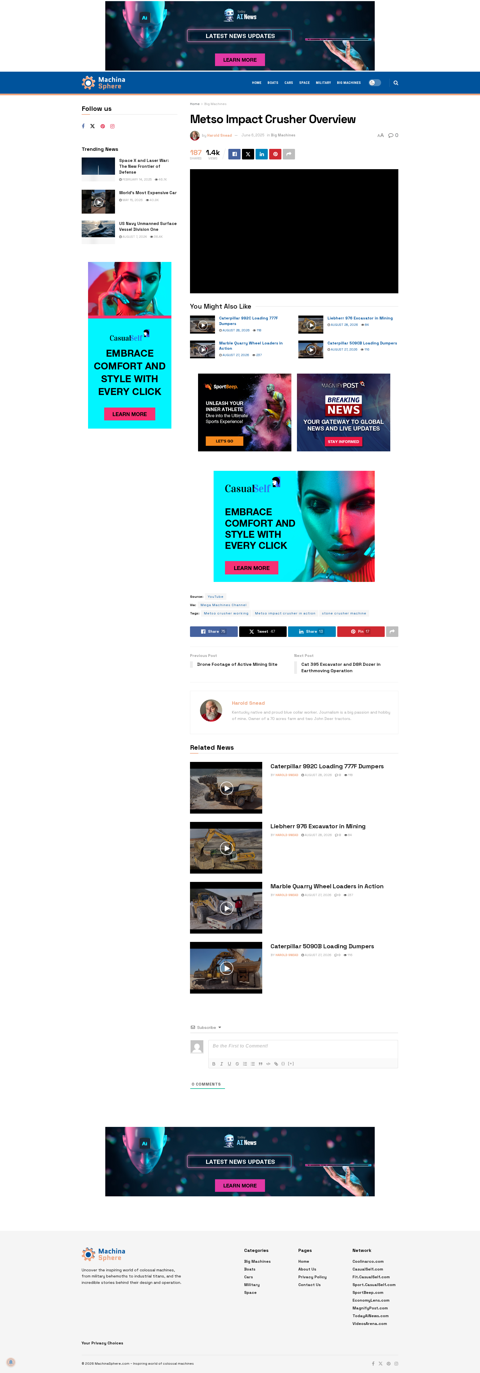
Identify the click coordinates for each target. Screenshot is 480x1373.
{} (283, 1063)
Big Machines (349, 83)
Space (304, 83)
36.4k (158, 237)
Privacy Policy (312, 1276)
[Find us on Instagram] (112, 126)
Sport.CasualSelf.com (374, 1284)
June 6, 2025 (252, 135)
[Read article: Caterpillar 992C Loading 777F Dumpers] (202, 324)
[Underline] (229, 1064)
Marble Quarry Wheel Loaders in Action (327, 886)
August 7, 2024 (134, 237)
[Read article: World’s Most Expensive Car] (98, 202)
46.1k (162, 179)
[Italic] (222, 1064)
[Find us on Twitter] (92, 126)
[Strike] (237, 1064)
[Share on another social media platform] (289, 154)
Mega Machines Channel (224, 605)
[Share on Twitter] (248, 154)
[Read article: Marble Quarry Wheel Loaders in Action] (202, 349)
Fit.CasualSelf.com (371, 1276)
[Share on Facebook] (234, 154)
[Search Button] (396, 83)
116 (366, 349)
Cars (288, 83)
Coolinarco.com (368, 1261)
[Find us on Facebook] (83, 126)
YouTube (216, 596)
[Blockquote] (260, 1064)
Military (323, 83)
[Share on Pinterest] (275, 154)
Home (256, 83)
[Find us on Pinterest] (103, 126)
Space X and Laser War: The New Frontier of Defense (144, 166)
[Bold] (214, 1064)
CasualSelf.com (367, 1269)
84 (366, 325)
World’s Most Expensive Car (148, 192)
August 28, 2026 (236, 330)
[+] (291, 1063)
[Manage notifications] (10, 1362)
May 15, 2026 (132, 200)
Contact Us (309, 1284)
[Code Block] (268, 1064)
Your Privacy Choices (102, 1343)
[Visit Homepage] (103, 83)
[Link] (276, 1064)
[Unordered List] (253, 1064)
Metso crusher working (226, 613)
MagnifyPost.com (370, 1308)
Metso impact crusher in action (285, 613)
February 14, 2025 (137, 179)
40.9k (154, 200)
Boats (273, 83)
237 (258, 355)
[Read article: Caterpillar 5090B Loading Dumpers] (310, 349)
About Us (307, 1269)
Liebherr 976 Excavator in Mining (360, 318)
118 (258, 330)
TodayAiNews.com (370, 1315)
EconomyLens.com (370, 1300)
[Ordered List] (245, 1064)
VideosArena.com (369, 1323)
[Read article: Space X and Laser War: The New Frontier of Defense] (98, 169)
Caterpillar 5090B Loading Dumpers (362, 343)
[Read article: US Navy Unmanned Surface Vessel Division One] (98, 232)
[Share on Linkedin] (262, 154)
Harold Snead (219, 135)
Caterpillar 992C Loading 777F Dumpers (327, 766)
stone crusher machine (344, 613)
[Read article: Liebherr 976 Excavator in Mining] (310, 324)
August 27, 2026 (235, 355)
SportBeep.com (367, 1292)
